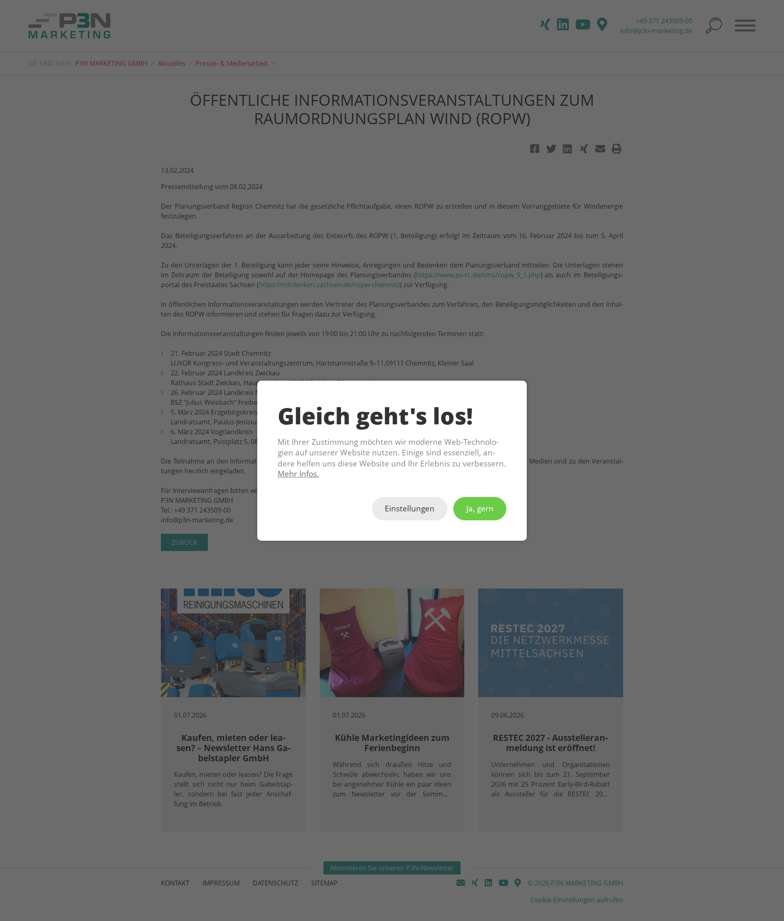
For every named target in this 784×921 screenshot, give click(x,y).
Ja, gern (480, 508)
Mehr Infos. (298, 474)
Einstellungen (409, 508)
